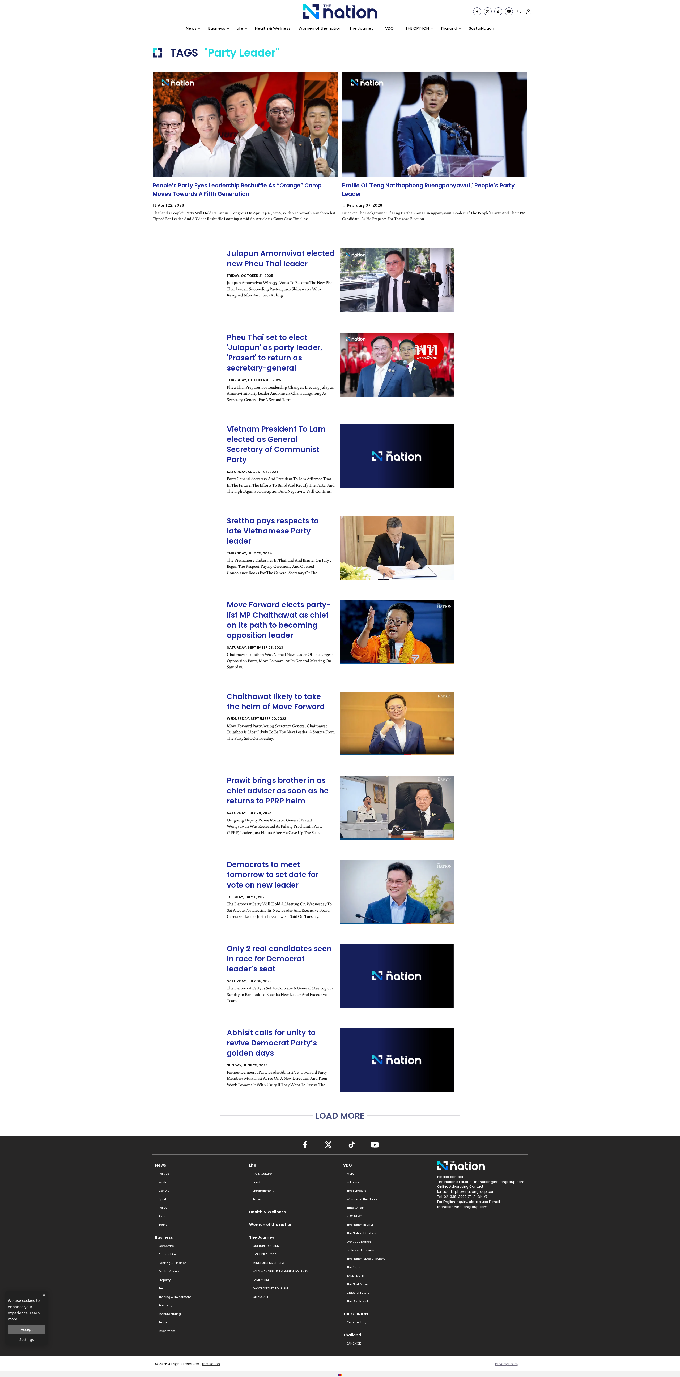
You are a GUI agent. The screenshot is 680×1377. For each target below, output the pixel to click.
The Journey (361, 28)
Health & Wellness (273, 28)
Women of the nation (320, 28)
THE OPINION (417, 28)
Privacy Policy (506, 1363)
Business (216, 28)
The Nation (211, 1363)
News (191, 28)
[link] (245, 152)
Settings (26, 1339)
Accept (27, 1329)
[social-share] (477, 11)
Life (240, 28)
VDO (389, 28)
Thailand (448, 28)
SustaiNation (481, 28)
